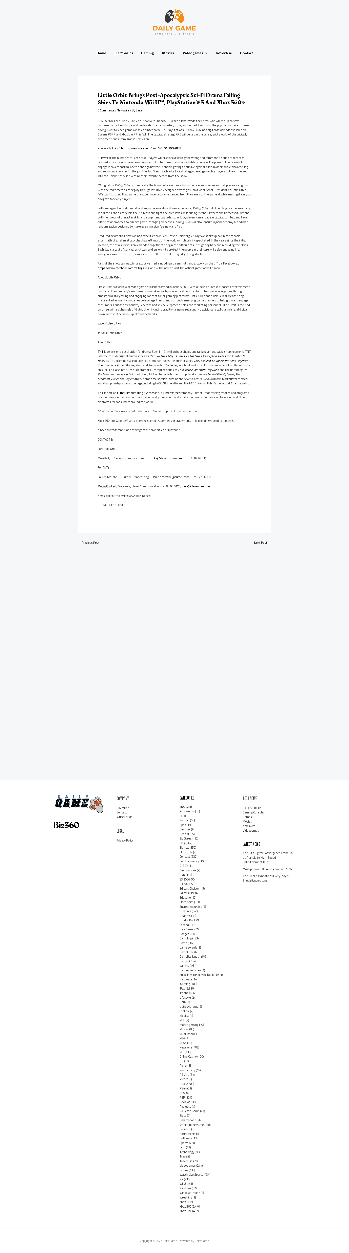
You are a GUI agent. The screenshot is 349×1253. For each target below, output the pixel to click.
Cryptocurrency (189, 861)
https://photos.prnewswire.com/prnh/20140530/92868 (145, 148)
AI (181, 816)
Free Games (187, 929)
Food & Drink (188, 920)
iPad (182, 988)
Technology (187, 1152)
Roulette (185, 1106)
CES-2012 (186, 852)
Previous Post (89, 543)
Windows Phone (190, 1193)
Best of (184, 834)
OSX (182, 1061)
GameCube (187, 952)
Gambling (186, 938)
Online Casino (188, 1056)
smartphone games (192, 1125)
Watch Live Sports (191, 1174)
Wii (181, 1179)
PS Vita (184, 1075)
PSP (182, 1097)
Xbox (183, 1202)
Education (186, 897)
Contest (185, 856)
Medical (184, 1016)
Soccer (184, 1129)
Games (184, 961)
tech (182, 1147)
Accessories (187, 811)
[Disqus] (174, 602)
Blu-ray (184, 847)
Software (186, 1138)
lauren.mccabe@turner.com (171, 477)
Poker (183, 1065)
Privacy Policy (125, 840)
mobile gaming (189, 1025)
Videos (184, 1170)
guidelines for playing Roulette (199, 975)
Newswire (123, 110)
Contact (122, 812)
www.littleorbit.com (111, 323)
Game (183, 943)
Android (184, 820)
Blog (182, 843)
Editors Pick (187, 893)
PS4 (182, 1088)
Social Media (188, 1134)
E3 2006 (185, 879)
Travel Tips (187, 1161)
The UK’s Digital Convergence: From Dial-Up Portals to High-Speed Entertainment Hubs (269, 857)
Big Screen (186, 838)
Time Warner (171, 393)
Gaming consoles (190, 970)
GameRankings (189, 956)
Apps (183, 825)
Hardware (186, 979)
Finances (185, 916)
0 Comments (106, 110)
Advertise (123, 808)
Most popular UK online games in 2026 (267, 869)
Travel (184, 1156)
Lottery (184, 1011)
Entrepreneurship (191, 907)
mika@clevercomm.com (166, 458)
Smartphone (188, 1120)
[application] (205, 53)
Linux (183, 1002)
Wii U (183, 1184)
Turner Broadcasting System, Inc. (138, 393)
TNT (101, 352)
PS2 (182, 1079)
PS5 (182, 1093)
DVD (182, 875)
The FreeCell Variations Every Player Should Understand (266, 878)
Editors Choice (189, 888)
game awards (188, 947)
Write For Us (124, 817)
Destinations (188, 870)
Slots (183, 1116)
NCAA (183, 1043)
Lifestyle (185, 997)
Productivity (187, 1070)
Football (185, 925)
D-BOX (184, 866)
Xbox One (186, 1211)
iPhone (184, 993)
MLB (182, 1020)
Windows (185, 1188)
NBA (182, 1038)
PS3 (182, 1084)
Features (185, 911)
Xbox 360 (185, 1206)
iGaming (185, 984)
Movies (184, 1029)
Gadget (184, 934)
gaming (184, 966)
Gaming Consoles (254, 812)
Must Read (187, 1034)
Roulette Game (190, 1111)
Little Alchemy (189, 1007)
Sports (184, 1143)
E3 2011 (185, 884)
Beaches (185, 829)
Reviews (185, 1102)
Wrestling (186, 1197)
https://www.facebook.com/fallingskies (123, 268)
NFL (182, 1052)
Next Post (262, 543)
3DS (182, 807)
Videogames (188, 1165)
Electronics (186, 902)
